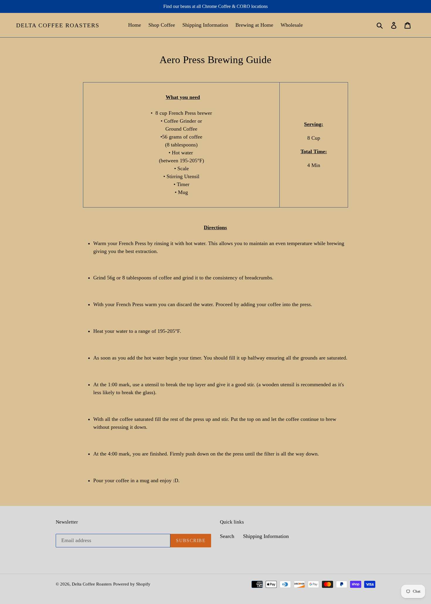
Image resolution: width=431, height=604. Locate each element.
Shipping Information (266, 536)
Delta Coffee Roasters (57, 25)
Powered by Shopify (131, 584)
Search (227, 536)
